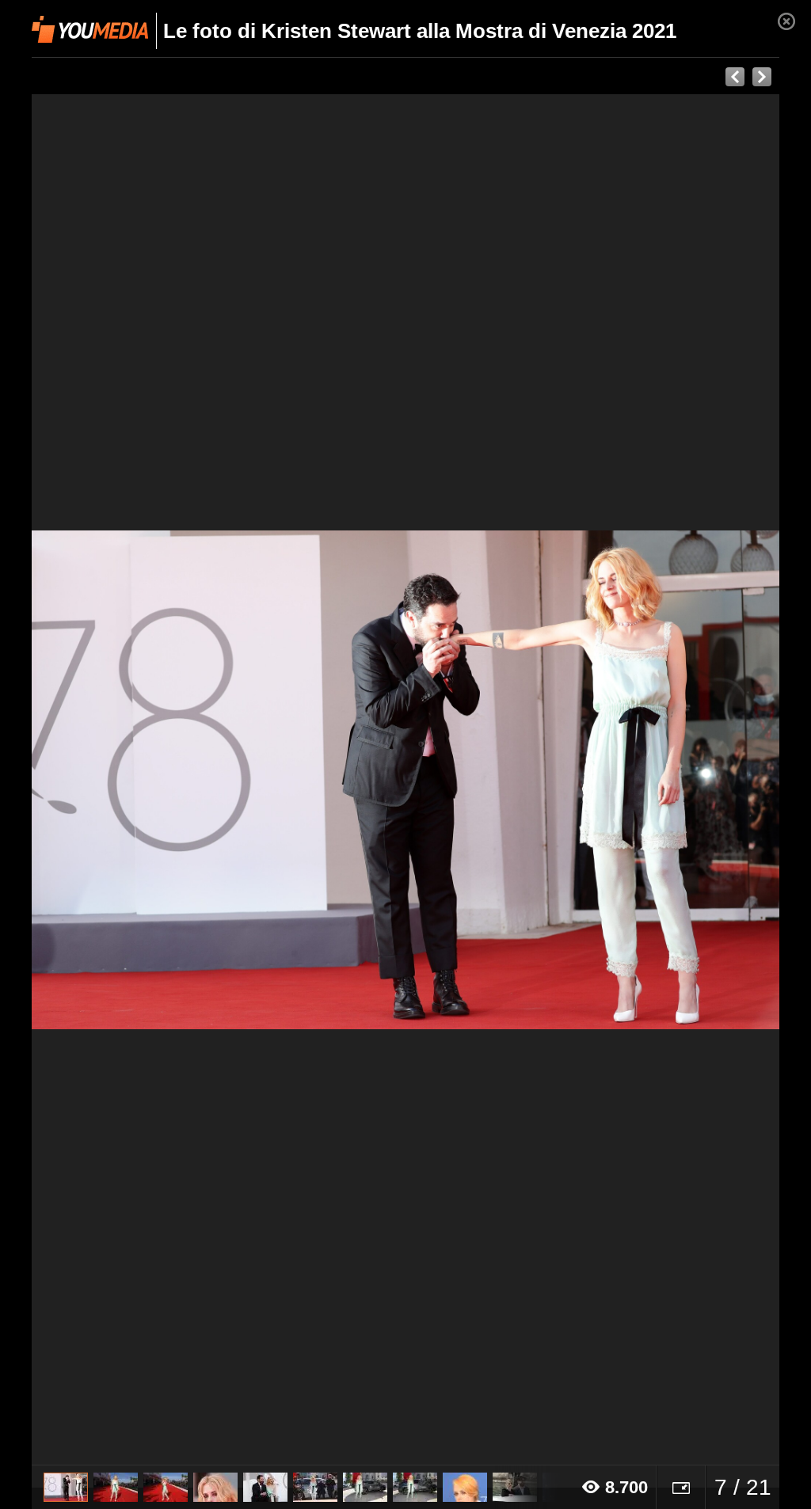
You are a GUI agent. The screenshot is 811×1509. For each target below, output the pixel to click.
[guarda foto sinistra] (106, 779)
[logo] (90, 29)
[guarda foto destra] (480, 779)
